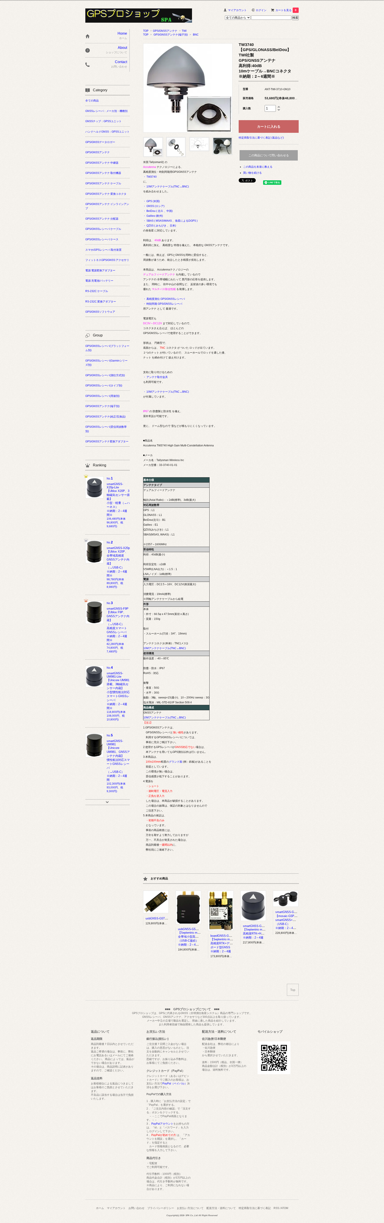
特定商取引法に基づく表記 (255, 1208)
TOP (145, 30)
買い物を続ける (252, 172)
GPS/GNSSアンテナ (165, 30)
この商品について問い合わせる (268, 155)
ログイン (261, 10)
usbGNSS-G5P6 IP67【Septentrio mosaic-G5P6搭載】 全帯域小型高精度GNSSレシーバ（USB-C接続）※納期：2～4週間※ (199, 936)
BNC (196, 34)
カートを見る (286, 10)
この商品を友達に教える (257, 166)
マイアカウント (237, 10)
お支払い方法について (190, 1208)
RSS (276, 1208)
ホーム (100, 1208)
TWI (184, 30)
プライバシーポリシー (160, 1208)
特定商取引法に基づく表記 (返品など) (261, 137)
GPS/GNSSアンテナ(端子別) (171, 34)
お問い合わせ (136, 1208)
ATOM (284, 1208)
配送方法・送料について (221, 1208)
